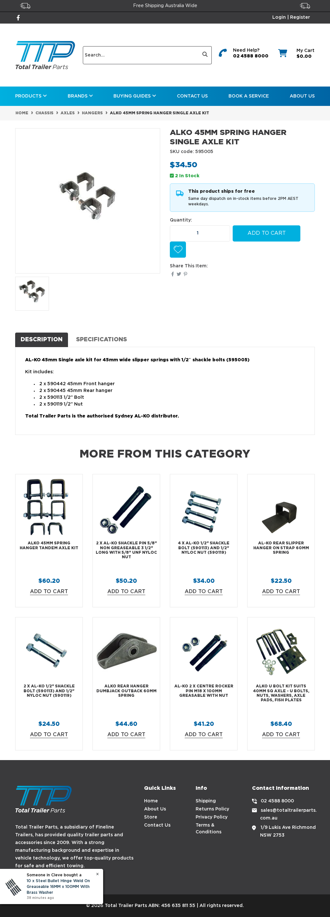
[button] (178, 250)
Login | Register (291, 17)
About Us (302, 96)
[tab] (41, 340)
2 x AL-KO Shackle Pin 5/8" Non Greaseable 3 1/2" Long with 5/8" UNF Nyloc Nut (126, 550)
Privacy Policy (212, 817)
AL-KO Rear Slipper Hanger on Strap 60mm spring (281, 547)
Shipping (206, 801)
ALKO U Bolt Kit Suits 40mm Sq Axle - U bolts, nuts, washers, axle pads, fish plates (281, 693)
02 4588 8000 (250, 56)
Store (150, 817)
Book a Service (248, 96)
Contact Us (192, 96)
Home (151, 801)
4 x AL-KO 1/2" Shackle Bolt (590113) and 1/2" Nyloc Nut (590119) (203, 547)
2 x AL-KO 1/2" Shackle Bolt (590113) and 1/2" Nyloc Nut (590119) (49, 691)
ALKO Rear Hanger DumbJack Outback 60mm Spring (126, 691)
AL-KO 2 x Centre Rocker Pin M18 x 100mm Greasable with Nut (203, 691)
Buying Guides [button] (132, 96)
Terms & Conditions (208, 828)
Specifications (101, 339)
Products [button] (29, 96)
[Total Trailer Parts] (45, 55)
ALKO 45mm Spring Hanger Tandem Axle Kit (49, 545)
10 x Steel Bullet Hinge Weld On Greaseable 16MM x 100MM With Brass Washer (58, 886)
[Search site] (205, 55)
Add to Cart (267, 233)
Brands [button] (78, 96)
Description (42, 339)
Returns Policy (212, 809)
